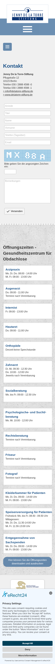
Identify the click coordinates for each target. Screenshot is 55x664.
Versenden (14, 211)
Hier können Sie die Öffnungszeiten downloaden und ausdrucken (27, 562)
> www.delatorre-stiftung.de (18, 94)
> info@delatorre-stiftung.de (18, 91)
